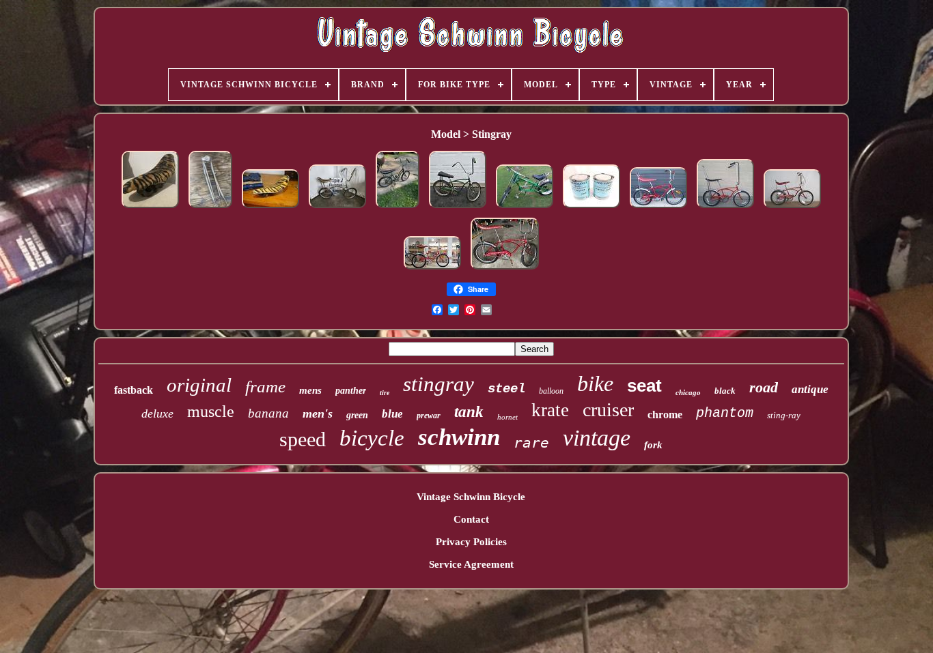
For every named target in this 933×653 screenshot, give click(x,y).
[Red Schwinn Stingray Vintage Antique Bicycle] (432, 269)
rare (531, 443)
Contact (471, 519)
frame (265, 386)
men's (318, 413)
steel (506, 388)
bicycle (371, 438)
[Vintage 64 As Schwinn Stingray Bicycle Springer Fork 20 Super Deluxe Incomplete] (210, 208)
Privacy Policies (471, 541)
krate (550, 410)
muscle (210, 411)
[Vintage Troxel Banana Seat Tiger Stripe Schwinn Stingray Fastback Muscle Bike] (150, 208)
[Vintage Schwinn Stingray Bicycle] (337, 208)
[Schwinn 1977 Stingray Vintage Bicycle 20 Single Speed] (725, 208)
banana (268, 413)
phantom (724, 413)
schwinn (459, 437)
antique (810, 389)
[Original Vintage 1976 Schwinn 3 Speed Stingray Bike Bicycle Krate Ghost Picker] (792, 208)
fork (653, 444)
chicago (688, 392)
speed (302, 439)
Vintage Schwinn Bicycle (471, 496)
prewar (429, 415)
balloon (551, 391)
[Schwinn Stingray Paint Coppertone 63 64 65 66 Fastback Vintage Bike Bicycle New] (591, 208)
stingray (438, 384)
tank (469, 411)
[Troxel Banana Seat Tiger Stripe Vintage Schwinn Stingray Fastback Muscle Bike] (270, 208)
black (725, 391)
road (763, 387)
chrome (664, 414)
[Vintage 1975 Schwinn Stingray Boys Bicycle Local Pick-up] (658, 208)
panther (350, 391)
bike (595, 383)
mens (310, 390)
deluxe (157, 413)
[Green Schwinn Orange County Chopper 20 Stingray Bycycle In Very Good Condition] (524, 208)
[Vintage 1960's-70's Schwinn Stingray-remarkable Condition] (397, 208)
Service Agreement (471, 564)
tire (384, 392)
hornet (507, 417)
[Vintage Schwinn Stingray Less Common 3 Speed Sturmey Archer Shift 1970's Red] (504, 269)
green (357, 415)
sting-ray (783, 415)
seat (644, 385)
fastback (133, 390)
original (199, 385)
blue (392, 413)
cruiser (608, 409)
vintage (596, 437)
